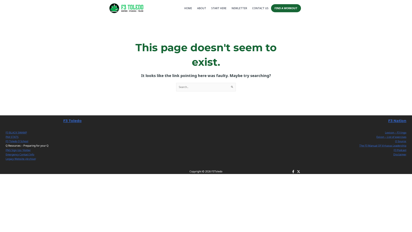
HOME (188, 8)
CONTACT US (260, 8)
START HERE (218, 8)
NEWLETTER (239, 8)
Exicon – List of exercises (391, 137)
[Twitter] (298, 171)
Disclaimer (399, 154)
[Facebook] (293, 171)
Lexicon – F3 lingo (395, 132)
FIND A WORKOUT (286, 8)
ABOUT (201, 8)
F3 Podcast (400, 150)
